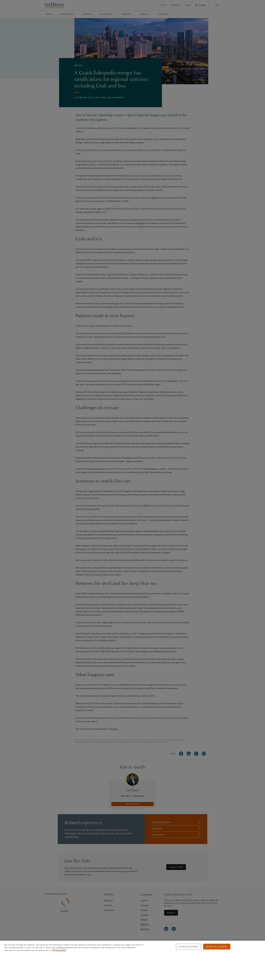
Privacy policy (59, 950)
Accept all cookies (216, 947)
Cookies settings (188, 947)
